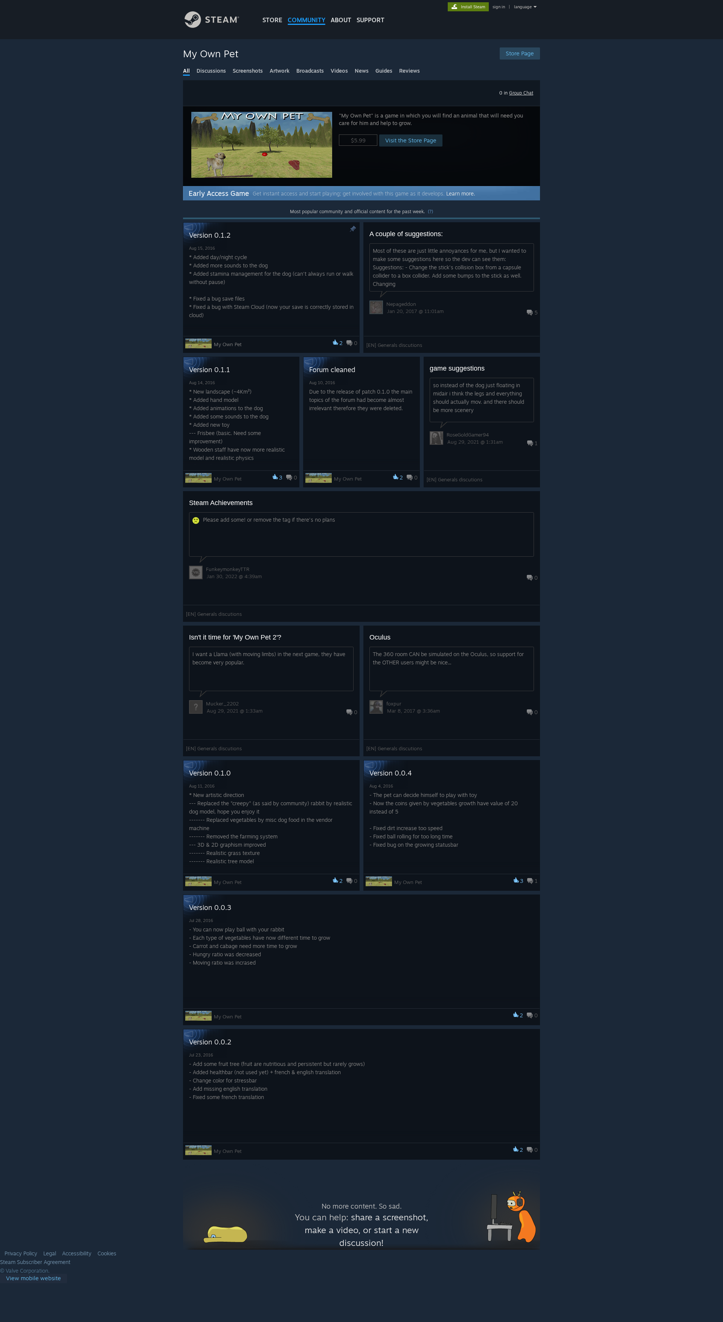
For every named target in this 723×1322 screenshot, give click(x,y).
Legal (49, 1253)
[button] (361, 146)
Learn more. (460, 193)
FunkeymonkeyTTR (227, 569)
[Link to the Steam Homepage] (212, 26)
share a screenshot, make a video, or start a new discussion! (367, 1230)
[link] (33, 1278)
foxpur (393, 704)
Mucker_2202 (222, 704)
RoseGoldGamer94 (468, 435)
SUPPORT (370, 20)
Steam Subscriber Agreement (35, 1262)
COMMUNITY (306, 20)
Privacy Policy (21, 1253)
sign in (499, 6)
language (523, 6)
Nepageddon (401, 304)
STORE (272, 20)
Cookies (107, 1253)
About (341, 20)
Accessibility (77, 1253)
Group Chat (521, 93)
